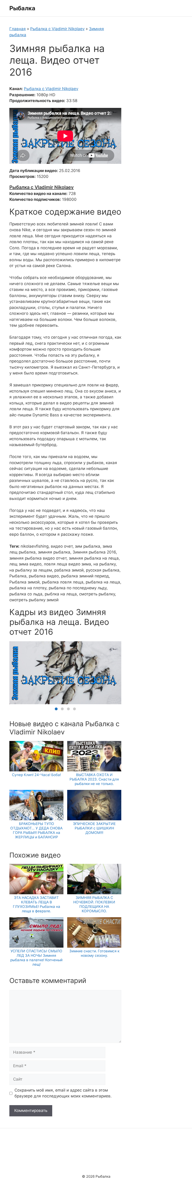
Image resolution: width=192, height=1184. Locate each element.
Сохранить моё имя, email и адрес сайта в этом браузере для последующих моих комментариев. (63, 1093)
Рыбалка (22, 8)
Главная (17, 28)
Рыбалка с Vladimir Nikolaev (57, 28)
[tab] (56, 708)
